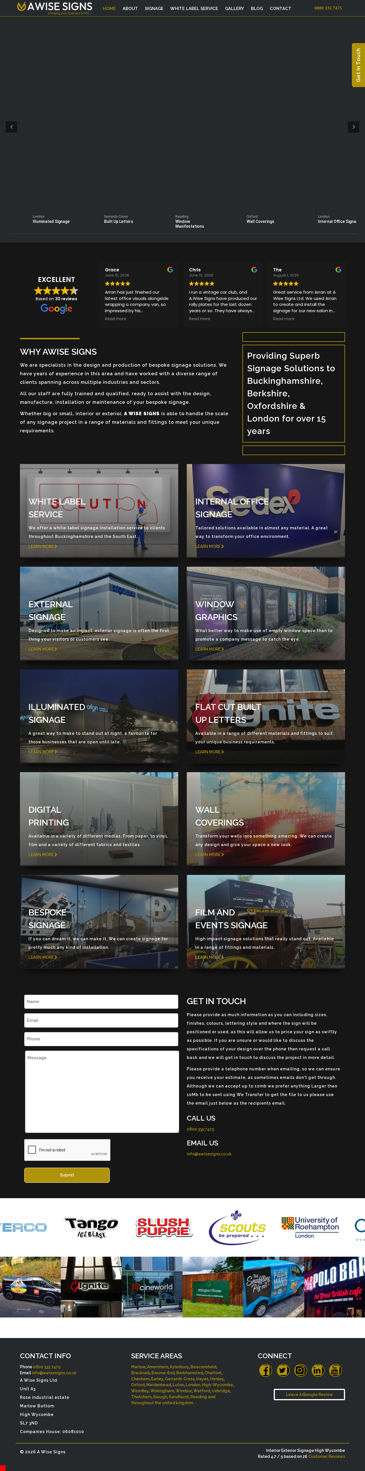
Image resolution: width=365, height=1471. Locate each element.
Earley (157, 1379)
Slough (160, 1397)
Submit (67, 1175)
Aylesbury (179, 1367)
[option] (41, 1227)
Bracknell (140, 1373)
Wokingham (162, 1391)
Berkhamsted (189, 1373)
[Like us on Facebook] (265, 1370)
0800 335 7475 (200, 1129)
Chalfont (213, 1373)
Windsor (184, 1391)
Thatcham (141, 1397)
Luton (178, 1385)
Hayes (202, 1379)
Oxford (138, 1385)
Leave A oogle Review (309, 1394)
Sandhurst (179, 1397)
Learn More (41, 546)
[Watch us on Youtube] (335, 1370)
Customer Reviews (326, 1456)
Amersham (157, 1367)
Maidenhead (158, 1385)
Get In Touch (358, 65)
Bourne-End (163, 1373)
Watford (201, 1391)
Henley (217, 1379)
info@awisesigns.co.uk (209, 1154)
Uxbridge (221, 1391)
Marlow (138, 1367)
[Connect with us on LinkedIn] (318, 1370)
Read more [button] (143, 319)
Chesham (140, 1379)
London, (193, 1385)
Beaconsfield (203, 1367)
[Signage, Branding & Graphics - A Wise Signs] (57, 6)
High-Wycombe (217, 1385)
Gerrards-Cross (179, 1379)
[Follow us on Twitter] (283, 1370)
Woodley (140, 1391)
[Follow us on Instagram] (300, 1370)
